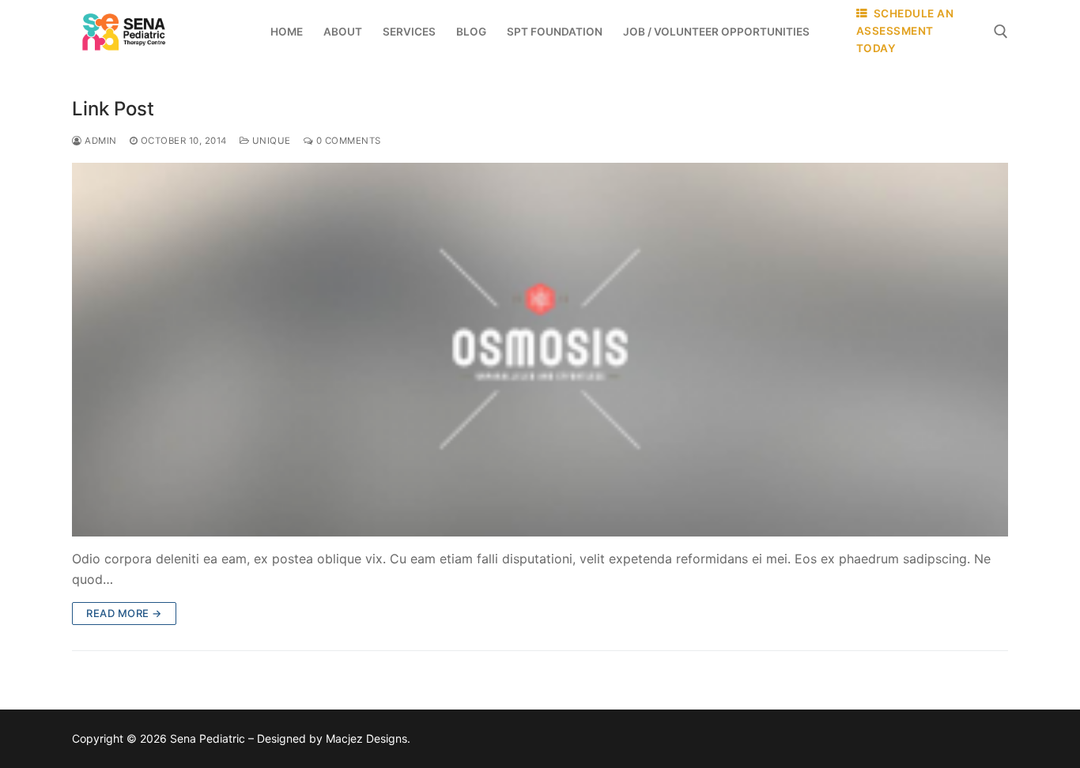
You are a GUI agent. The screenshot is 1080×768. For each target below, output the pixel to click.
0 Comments (347, 140)
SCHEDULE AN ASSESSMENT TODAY (905, 31)
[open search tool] (1001, 31)
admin (99, 140)
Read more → (124, 613)
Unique (270, 140)
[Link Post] (540, 350)
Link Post (113, 108)
